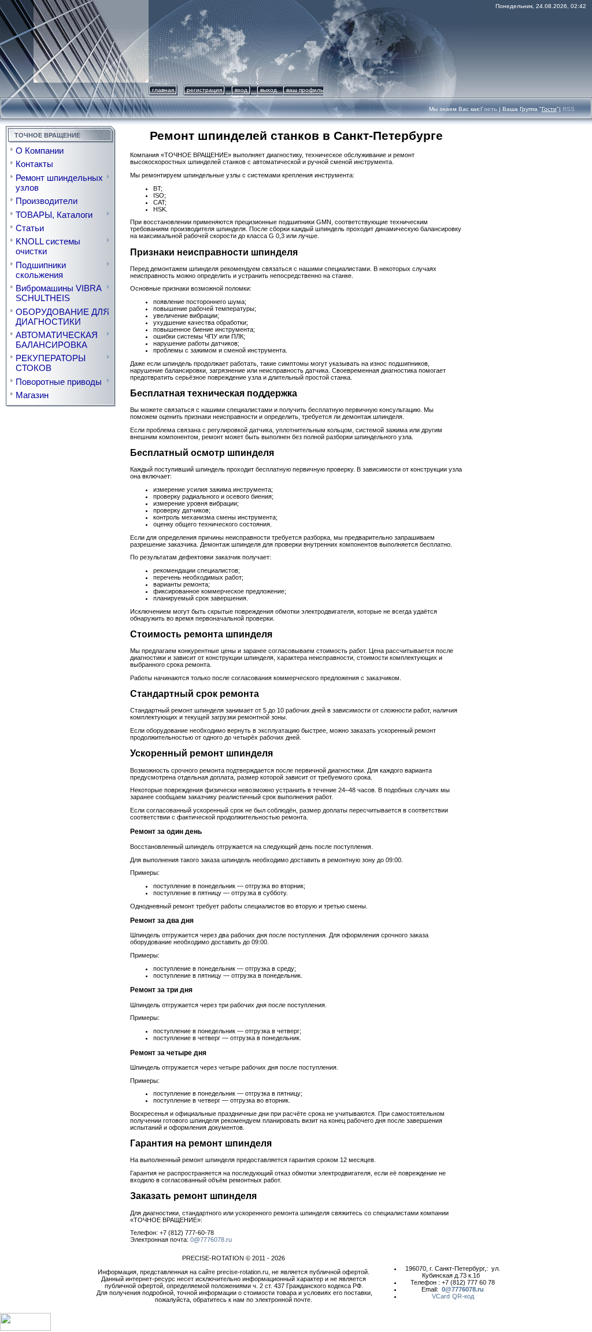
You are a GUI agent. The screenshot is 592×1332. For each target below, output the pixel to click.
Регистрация (204, 90)
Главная (163, 90)
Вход (241, 90)
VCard (441, 1296)
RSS (569, 109)
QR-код (463, 1296)
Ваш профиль (304, 90)
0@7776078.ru (211, 1239)
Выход (268, 90)
